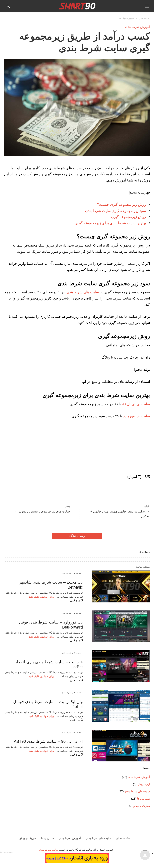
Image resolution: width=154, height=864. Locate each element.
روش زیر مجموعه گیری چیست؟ (121, 205)
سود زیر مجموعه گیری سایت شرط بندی (115, 211)
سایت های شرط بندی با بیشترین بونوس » (42, 511)
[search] (8, 6)
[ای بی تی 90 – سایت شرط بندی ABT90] (121, 745)
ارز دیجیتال (143, 784)
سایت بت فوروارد (136, 416)
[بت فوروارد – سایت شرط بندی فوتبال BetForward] (121, 626)
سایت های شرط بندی (82, 292)
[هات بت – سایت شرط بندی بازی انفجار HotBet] (121, 666)
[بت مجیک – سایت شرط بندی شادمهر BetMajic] (121, 586)
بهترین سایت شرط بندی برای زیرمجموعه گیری (110, 223)
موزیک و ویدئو (141, 805)
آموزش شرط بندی (126, 18)
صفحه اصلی (144, 18)
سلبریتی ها (143, 798)
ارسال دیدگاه (77, 535)
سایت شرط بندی (49, 849)
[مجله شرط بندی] (77, 6)
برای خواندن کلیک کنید (41, 596)
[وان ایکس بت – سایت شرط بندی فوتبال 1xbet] (121, 706)
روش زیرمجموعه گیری (128, 217)
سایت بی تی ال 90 (136, 404)
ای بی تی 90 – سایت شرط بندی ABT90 (48, 741)
